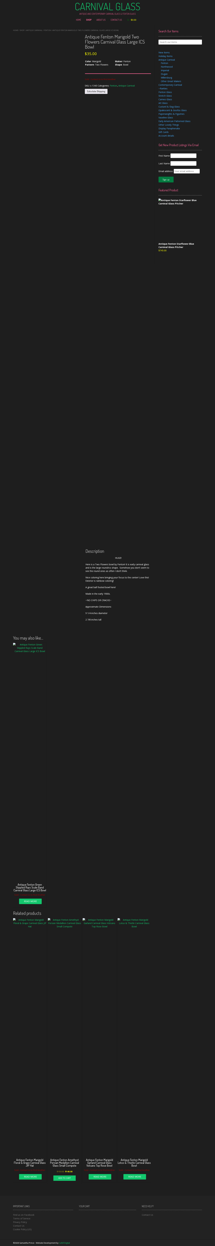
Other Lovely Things (168, 124)
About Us (101, 19)
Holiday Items (165, 56)
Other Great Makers (171, 81)
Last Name (164, 163)
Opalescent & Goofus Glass (172, 110)
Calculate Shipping (96, 91)
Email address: (166, 171)
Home (78, 19)
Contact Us (116, 19)
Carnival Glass (107, 6)
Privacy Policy (20, 1222)
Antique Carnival (34, 30)
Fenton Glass (165, 92)
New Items (164, 52)
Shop (88, 19)
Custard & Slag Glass (169, 106)
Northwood (167, 66)
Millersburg (166, 77)
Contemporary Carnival (170, 84)
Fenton (47, 30)
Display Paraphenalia (169, 128)
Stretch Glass (165, 95)
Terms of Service (21, 1218)
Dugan (164, 73)
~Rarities (162, 88)
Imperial (165, 70)
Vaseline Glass (165, 117)
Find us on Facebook (23, 1214)
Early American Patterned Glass (174, 121)
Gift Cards (163, 132)
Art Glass (163, 102)
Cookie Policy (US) (22, 1229)
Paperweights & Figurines (171, 113)
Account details (166, 135)
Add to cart (64, 1178)
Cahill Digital (64, 1243)
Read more (30, 901)
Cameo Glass (165, 99)
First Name (164, 155)
